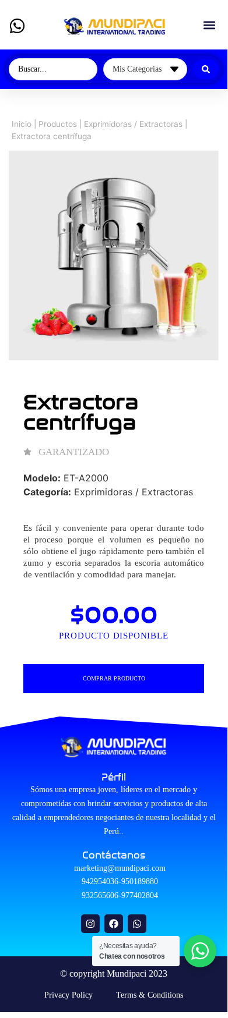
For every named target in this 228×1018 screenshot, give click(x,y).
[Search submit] (206, 69)
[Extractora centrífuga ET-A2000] (114, 255)
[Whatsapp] (137, 923)
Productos (57, 124)
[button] (209, 24)
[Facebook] (113, 923)
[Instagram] (90, 923)
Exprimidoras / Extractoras (133, 124)
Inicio (21, 124)
